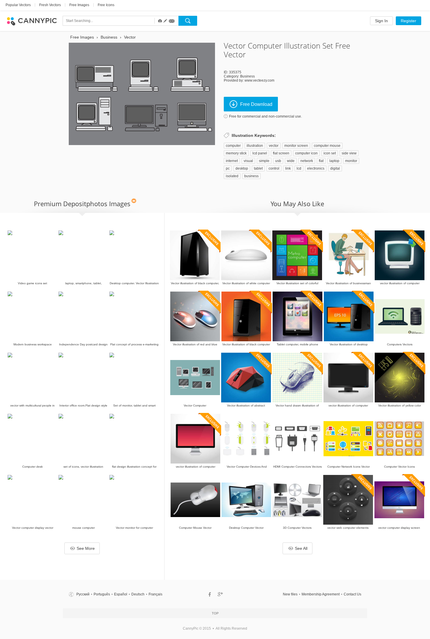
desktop (241, 168)
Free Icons (106, 5)
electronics (315, 168)
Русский (83, 594)
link (288, 168)
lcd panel (259, 153)
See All (301, 548)
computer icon (306, 153)
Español (120, 594)
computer (233, 146)
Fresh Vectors (50, 5)
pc (228, 168)
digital (335, 168)
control (274, 168)
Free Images (79, 5)
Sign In (381, 20)
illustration (255, 146)
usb (278, 161)
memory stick (236, 153)
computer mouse (327, 146)
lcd (299, 168)
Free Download (256, 104)
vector (273, 146)
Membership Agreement (321, 594)
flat (321, 161)
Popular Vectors (18, 5)
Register (408, 20)
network (306, 161)
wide (291, 161)
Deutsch (138, 594)
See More (86, 548)
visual (248, 161)
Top (215, 613)
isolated (232, 176)
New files (290, 594)
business (251, 176)
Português (102, 594)
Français (155, 594)
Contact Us (352, 594)
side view (349, 153)
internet (232, 161)
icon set (330, 153)
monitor (351, 161)
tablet (258, 168)
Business (247, 76)
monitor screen (296, 146)
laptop (334, 161)
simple (264, 161)
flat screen (281, 153)
